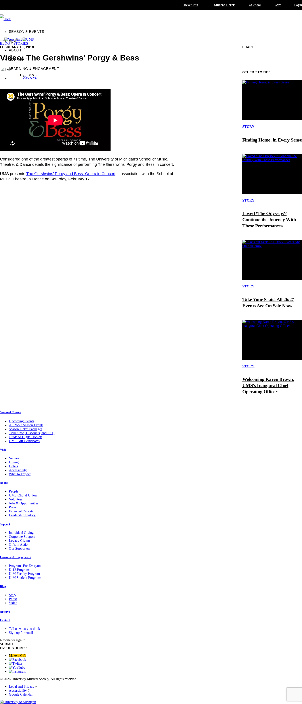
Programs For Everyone (25, 566)
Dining (14, 462)
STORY (248, 126)
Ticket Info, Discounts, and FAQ (32, 433)
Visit (13, 41)
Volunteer (15, 499)
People (13, 491)
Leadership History (22, 515)
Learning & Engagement (34, 69)
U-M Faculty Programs (25, 574)
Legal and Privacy (21, 686)
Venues (14, 458)
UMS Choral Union (23, 495)
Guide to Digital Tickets (25, 437)
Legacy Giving (19, 540)
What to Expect (20, 474)
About (15, 50)
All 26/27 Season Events (26, 425)
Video (13, 603)
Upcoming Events (21, 421)
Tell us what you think (24, 628)
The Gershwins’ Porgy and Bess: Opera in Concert (70, 174)
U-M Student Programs (25, 577)
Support (18, 59)
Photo (13, 599)
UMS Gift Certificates (24, 441)
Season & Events (26, 32)
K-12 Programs (19, 570)
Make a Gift (17, 655)
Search (30, 77)
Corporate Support (22, 536)
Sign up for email (21, 632)
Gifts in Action (19, 544)
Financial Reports (21, 511)
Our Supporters (19, 548)
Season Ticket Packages (25, 429)
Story (12, 595)
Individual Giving (21, 532)
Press (12, 507)
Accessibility (18, 470)
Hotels (13, 466)
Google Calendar (21, 694)
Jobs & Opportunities (23, 503)
